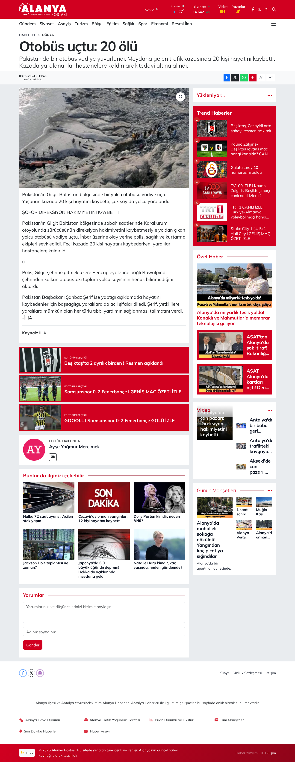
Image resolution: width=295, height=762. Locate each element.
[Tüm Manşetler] (270, 490)
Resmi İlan (182, 23)
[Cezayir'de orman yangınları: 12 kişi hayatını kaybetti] (104, 497)
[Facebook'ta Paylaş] (227, 77)
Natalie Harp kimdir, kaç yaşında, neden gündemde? (158, 565)
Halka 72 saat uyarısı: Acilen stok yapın (48, 518)
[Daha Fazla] (253, 77)
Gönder (32, 644)
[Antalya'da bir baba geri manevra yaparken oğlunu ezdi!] (241, 425)
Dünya (48, 35)
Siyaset (47, 23)
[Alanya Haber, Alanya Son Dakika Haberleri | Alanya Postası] (43, 9)
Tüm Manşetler (232, 720)
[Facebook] (23, 673)
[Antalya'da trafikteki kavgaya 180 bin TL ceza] (241, 445)
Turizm (81, 23)
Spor (142, 23)
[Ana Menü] (273, 24)
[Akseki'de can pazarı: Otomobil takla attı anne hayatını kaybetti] (241, 466)
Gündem (27, 23)
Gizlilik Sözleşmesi (247, 673)
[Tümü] (270, 95)
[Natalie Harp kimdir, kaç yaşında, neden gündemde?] (159, 543)
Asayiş (64, 23)
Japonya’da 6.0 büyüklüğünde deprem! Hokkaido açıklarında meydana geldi (98, 570)
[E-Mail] (53, 457)
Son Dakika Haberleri (41, 731)
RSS (29, 753)
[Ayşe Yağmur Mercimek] (34, 449)
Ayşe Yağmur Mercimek (74, 446)
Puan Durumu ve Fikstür (174, 720)
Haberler (27, 35)
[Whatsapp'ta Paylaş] (244, 77)
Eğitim (112, 23)
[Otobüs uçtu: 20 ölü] (104, 138)
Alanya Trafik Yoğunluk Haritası (115, 720)
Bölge (97, 23)
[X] (31, 673)
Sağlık (128, 23)
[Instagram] (40, 673)
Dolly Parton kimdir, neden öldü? (157, 518)
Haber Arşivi (100, 731)
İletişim (270, 673)
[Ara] (274, 9)
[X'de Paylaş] (235, 77)
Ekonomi (159, 23)
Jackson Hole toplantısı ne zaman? (45, 565)
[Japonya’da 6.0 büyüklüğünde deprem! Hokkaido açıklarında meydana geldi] (104, 543)
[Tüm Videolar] (270, 410)
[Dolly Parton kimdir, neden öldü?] (159, 497)
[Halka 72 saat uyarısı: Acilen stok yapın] (48, 497)
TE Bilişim (268, 753)
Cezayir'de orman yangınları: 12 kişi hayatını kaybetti (103, 518)
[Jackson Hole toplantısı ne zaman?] (48, 543)
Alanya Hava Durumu (42, 720)
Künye (225, 673)
